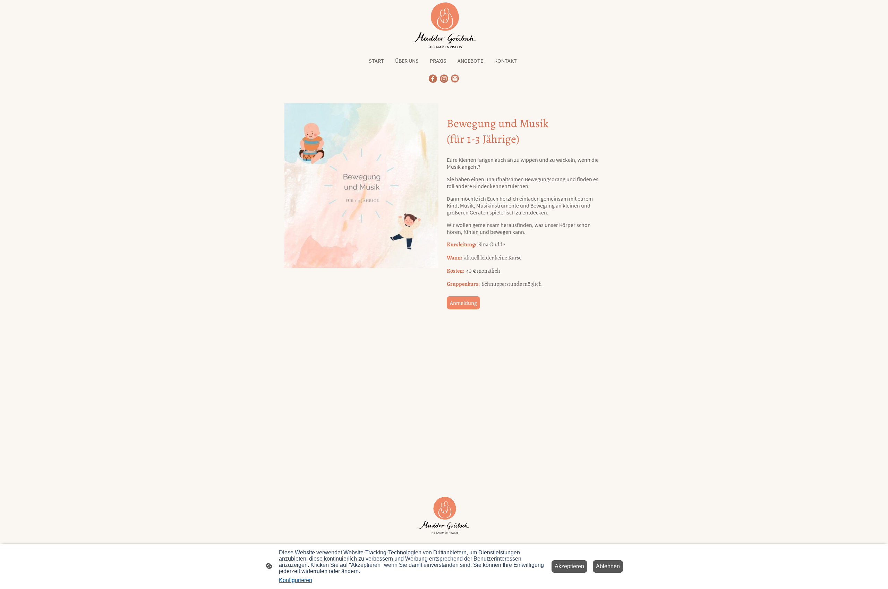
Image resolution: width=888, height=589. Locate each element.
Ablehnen (608, 566)
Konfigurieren (295, 580)
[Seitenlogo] (443, 25)
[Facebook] (433, 78)
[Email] (455, 78)
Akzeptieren (569, 566)
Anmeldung (463, 302)
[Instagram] (444, 78)
